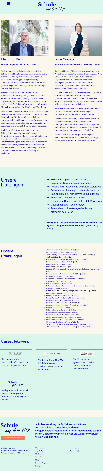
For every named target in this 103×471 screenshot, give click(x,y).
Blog (37, 460)
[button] (8, 3)
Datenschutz (75, 451)
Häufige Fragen (41, 463)
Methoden (39, 454)
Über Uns (38, 457)
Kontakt (38, 466)
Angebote (39, 451)
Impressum (74, 448)
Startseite (39, 448)
